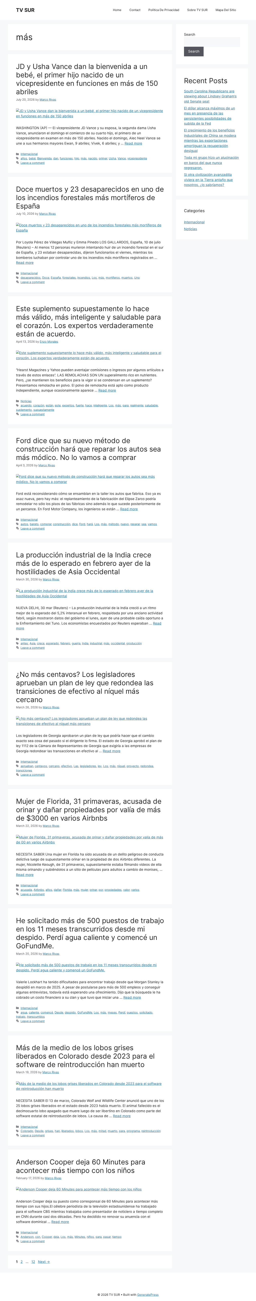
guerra (76, 643)
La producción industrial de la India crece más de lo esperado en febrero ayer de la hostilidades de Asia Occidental (83, 563)
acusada (26, 889)
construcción (61, 524)
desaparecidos (31, 277)
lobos (79, 1131)
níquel (121, 766)
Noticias (26, 401)
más (84, 158)
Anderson (27, 1236)
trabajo (20, 1016)
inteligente (100, 405)
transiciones (24, 770)
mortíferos (113, 277)
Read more (133, 143)
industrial (96, 643)
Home (117, 10)
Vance (122, 158)
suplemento (24, 409)
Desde (59, 1012)
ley (100, 766)
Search (189, 34)
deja (56, 1236)
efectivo (66, 766)
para (126, 405)
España (56, 277)
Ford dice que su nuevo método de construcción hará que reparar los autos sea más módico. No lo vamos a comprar (88, 449)
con (37, 1236)
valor (126, 889)
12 (33, 1262)
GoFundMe (84, 1012)
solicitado (145, 1012)
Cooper (47, 1236)
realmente (136, 405)
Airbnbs (39, 889)
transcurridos (36, 1016)
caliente (34, 1012)
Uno (137, 277)
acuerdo (26, 405)
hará (90, 524)
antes (24, 643)
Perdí (121, 1012)
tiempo (117, 1236)
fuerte (80, 405)
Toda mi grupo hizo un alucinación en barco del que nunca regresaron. (211, 163)
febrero (65, 643)
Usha (112, 158)
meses (112, 1012)
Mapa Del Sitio (226, 10)
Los (94, 277)
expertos (68, 405)
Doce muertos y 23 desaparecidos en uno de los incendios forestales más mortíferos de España (90, 197)
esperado (52, 643)
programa (133, 1131)
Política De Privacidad (163, 10)
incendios (83, 277)
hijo (76, 158)
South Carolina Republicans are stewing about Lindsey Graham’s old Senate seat (210, 96)
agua (24, 1012)
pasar (107, 1236)
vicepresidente (137, 158)
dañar (57, 889)
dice (75, 524)
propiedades (113, 889)
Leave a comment (33, 162)
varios (135, 889)
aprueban (27, 766)
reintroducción (151, 1131)
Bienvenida (44, 158)
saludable (151, 405)
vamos (152, 524)
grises (49, 1131)
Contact (134, 10)
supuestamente (43, 409)
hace (88, 405)
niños (90, 1236)
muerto (112, 1131)
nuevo (125, 524)
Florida (67, 889)
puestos (132, 1012)
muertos (127, 277)
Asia (32, 643)
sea (143, 524)
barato (34, 524)
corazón (38, 405)
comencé (47, 1012)
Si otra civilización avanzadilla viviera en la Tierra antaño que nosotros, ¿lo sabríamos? (208, 180)
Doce (45, 277)
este (58, 405)
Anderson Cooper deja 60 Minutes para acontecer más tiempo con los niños (80, 1166)
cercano (54, 766)
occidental (118, 643)
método (113, 524)
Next (44, 1262)
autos (24, 524)
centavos (41, 766)
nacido (92, 158)
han (57, 1131)
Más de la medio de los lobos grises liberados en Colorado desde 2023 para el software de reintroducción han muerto (85, 1056)
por (101, 889)
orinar (93, 889)
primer (103, 158)
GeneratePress (148, 1295)
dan (55, 158)
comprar (45, 524)
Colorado (27, 1131)
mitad (102, 1131)
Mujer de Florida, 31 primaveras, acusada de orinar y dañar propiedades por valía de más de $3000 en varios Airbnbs (88, 809)
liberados (67, 1131)
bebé (32, 158)
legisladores (88, 766)
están (49, 405)
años (24, 158)
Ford (82, 524)
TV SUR (25, 10)
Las (76, 766)
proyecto (133, 766)
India (85, 643)
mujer (84, 889)
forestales (69, 277)
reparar (135, 524)
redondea (146, 766)
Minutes (80, 1236)
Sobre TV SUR (197, 10)
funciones (66, 158)
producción (134, 643)
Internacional (29, 154)
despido (70, 1012)
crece (40, 643)
